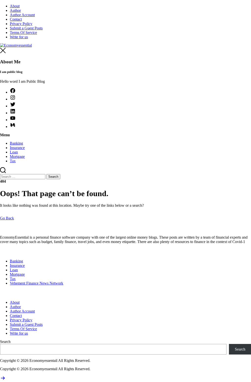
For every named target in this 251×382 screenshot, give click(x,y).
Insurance (17, 148)
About (15, 6)
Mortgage (17, 156)
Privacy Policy (21, 24)
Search (5, 342)
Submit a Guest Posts (26, 28)
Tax (13, 161)
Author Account (22, 15)
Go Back (7, 218)
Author (15, 10)
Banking (16, 143)
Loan (14, 152)
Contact (16, 19)
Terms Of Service (23, 32)
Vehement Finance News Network (36, 283)
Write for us (19, 37)
